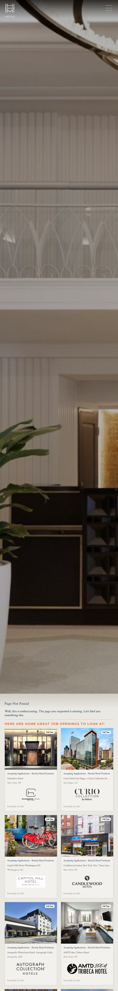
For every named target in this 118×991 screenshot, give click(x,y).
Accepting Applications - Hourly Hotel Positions (30, 773)
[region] (109, 8)
